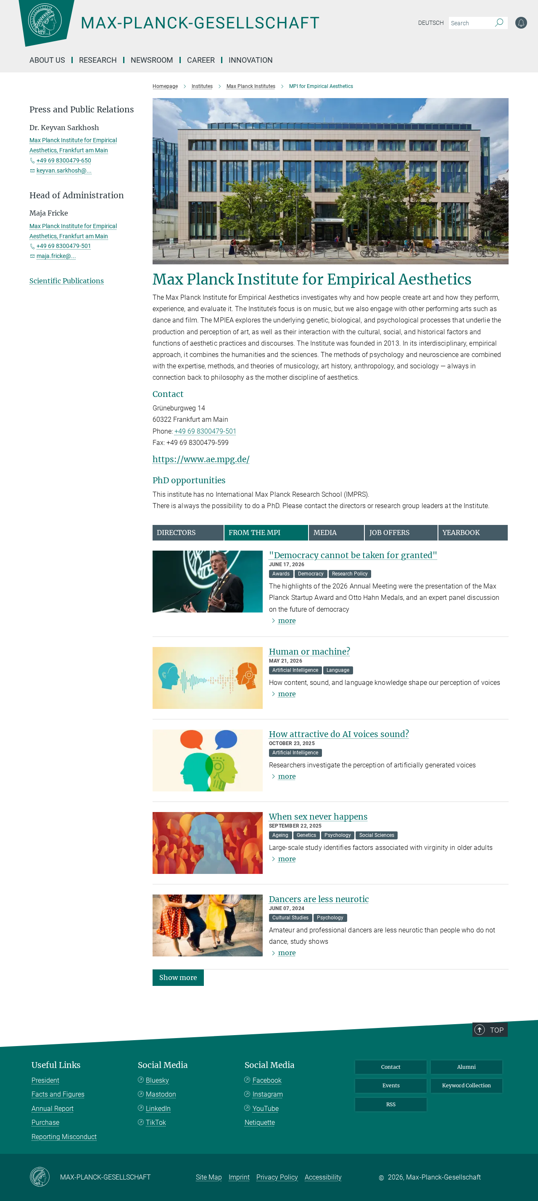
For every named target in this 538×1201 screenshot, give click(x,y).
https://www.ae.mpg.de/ (201, 459)
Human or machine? (309, 652)
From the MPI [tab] (254, 532)
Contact (391, 1067)
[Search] (499, 23)
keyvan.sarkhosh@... (64, 170)
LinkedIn (158, 1109)
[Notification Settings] (521, 23)
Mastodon (161, 1094)
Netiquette (260, 1122)
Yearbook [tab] (461, 532)
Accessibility (323, 1177)
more (287, 620)
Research (98, 60)
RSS (391, 1104)
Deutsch (431, 22)
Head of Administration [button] (76, 195)
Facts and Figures (58, 1094)
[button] (178, 977)
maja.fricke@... (56, 256)
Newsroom (152, 60)
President (45, 1080)
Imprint (239, 1177)
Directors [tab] (176, 532)
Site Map (209, 1177)
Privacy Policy (277, 1177)
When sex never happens (318, 817)
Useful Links (56, 1065)
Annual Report (53, 1109)
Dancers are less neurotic (319, 899)
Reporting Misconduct (64, 1137)
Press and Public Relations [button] (81, 110)
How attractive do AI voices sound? (339, 734)
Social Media (163, 1065)
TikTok (156, 1122)
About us (47, 60)
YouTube (266, 1109)
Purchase (45, 1122)
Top (497, 1030)
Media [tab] (325, 532)
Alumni (466, 1067)
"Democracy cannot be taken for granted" (353, 555)
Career (201, 60)
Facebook (267, 1080)
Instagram (268, 1094)
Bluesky (157, 1080)
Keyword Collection (466, 1085)
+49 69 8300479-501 (205, 431)
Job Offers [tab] (389, 532)
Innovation (251, 60)
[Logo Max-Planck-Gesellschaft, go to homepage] (168, 29)
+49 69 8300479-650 (64, 160)
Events (391, 1085)
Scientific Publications (66, 281)
